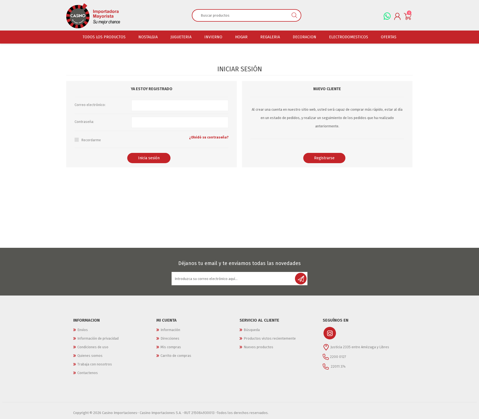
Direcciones (169, 338)
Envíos (82, 330)
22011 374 (338, 366)
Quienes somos (90, 356)
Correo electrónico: (90, 105)
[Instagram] (329, 333)
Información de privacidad (98, 338)
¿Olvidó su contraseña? (208, 137)
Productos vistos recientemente (270, 338)
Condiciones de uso (92, 347)
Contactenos (87, 373)
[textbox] (240, 15)
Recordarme (91, 140)
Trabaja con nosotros (94, 364)
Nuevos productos (258, 347)
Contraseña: (84, 122)
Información (170, 330)
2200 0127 (338, 357)
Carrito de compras (175, 356)
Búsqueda (252, 330)
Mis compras (170, 347)
